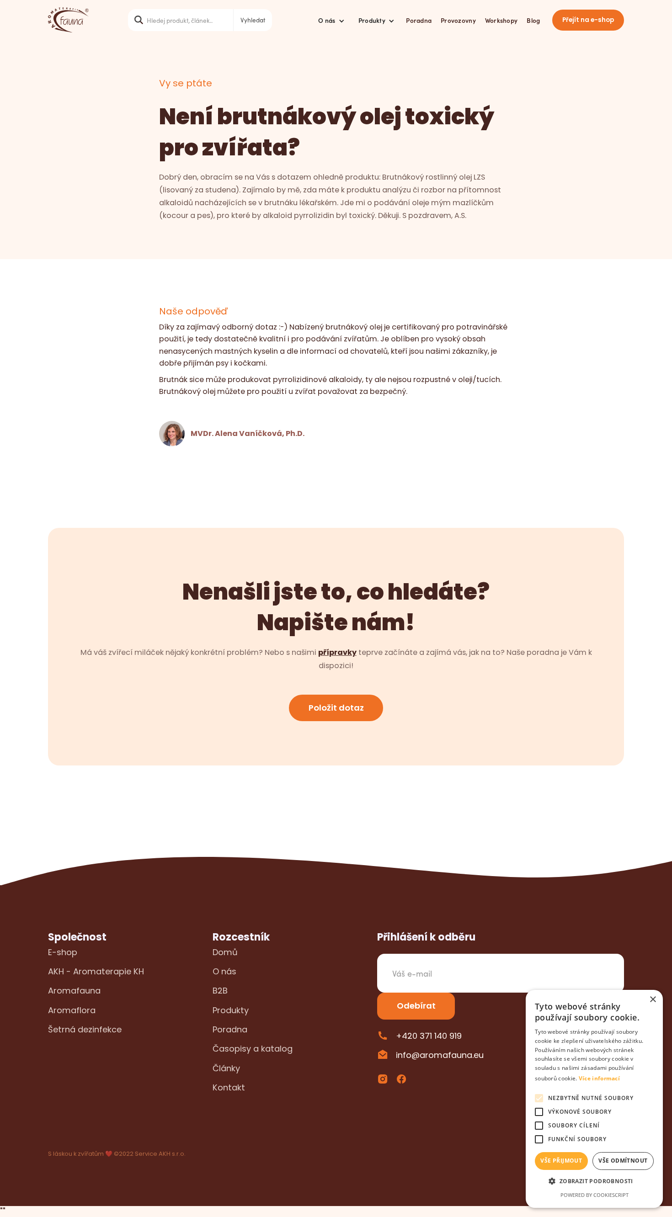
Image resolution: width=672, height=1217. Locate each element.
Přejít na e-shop (588, 20)
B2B (220, 990)
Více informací (599, 1078)
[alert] (594, 1099)
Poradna (419, 20)
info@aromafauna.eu (440, 1055)
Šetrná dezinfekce (85, 1029)
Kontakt (229, 1087)
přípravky (337, 652)
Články (226, 1068)
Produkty (231, 1010)
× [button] (652, 999)
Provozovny (458, 20)
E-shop (62, 952)
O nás (224, 971)
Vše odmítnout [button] (622, 1160)
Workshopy (501, 20)
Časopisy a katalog (253, 1048)
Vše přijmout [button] (561, 1160)
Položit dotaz (336, 707)
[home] (68, 20)
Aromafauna (74, 990)
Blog (533, 20)
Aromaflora (72, 1010)
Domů (225, 952)
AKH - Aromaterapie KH (96, 971)
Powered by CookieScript (594, 1194)
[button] (331, 20)
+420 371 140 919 (429, 1036)
